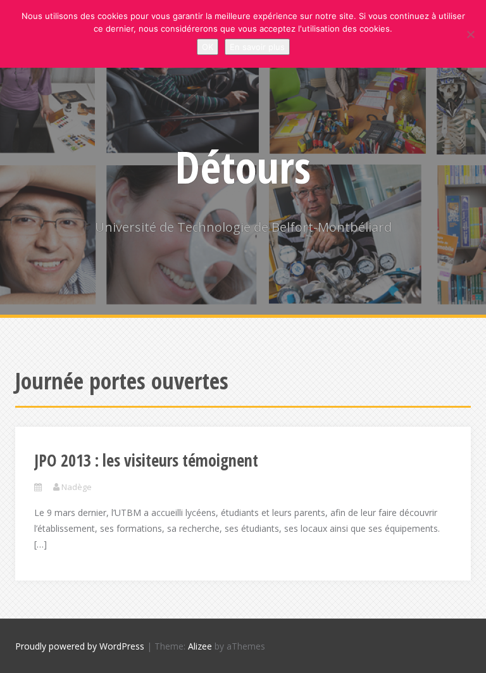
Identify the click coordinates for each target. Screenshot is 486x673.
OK (207, 47)
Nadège (76, 487)
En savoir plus (257, 47)
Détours (243, 166)
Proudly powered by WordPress (79, 646)
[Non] (470, 34)
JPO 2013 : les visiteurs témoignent (146, 460)
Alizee (200, 646)
